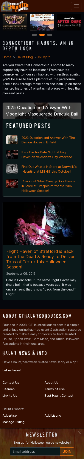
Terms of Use (55, 389)
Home (7, 57)
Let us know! (12, 370)
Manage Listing (14, 422)
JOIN (67, 451)
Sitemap (9, 389)
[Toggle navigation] (76, 6)
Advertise (10, 415)
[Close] (80, 432)
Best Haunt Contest (59, 395)
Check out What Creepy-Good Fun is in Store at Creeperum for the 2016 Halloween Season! (48, 185)
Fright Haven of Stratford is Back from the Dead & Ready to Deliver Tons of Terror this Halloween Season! (40, 259)
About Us (51, 382)
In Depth (44, 57)
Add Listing (53, 415)
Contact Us (11, 382)
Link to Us (10, 395)
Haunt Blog (25, 57)
